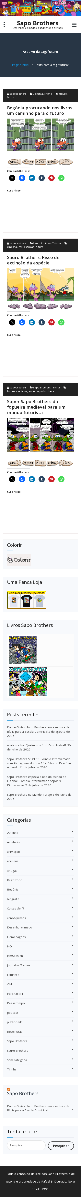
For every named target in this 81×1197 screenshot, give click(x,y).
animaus (12, 861)
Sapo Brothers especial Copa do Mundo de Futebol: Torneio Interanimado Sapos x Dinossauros (36, 781)
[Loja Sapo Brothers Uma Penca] (40, 600)
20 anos (12, 833)
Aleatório (13, 842)
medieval (22, 391)
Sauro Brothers (42, 243)
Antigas (12, 871)
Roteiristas (14, 1031)
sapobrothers (18, 93)
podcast (12, 1013)
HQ (9, 946)
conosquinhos (16, 918)
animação (13, 852)
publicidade (15, 1022)
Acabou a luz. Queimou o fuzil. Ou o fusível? (36, 745)
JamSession (15, 956)
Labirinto (13, 975)
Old (9, 984)
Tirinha (48, 93)
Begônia (38, 93)
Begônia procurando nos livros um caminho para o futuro (39, 110)
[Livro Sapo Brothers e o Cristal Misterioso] (40, 682)
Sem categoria (17, 1060)
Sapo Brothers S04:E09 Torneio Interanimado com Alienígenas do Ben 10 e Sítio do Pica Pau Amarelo (39, 763)
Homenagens (16, 937)
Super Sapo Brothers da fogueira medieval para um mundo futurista (36, 406)
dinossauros (15, 247)
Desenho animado (19, 927)
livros (10, 97)
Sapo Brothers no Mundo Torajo (29, 794)
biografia (13, 899)
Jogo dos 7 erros (18, 965)
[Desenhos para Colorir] (40, 560)
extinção (29, 247)
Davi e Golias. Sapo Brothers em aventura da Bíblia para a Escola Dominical (38, 729)
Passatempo (16, 1003)
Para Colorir (15, 994)
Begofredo (14, 880)
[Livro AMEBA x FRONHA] (40, 650)
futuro (63, 93)
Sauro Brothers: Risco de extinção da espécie (33, 260)
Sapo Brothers (38, 23)
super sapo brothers (41, 391)
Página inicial (20, 65)
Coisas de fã (15, 908)
